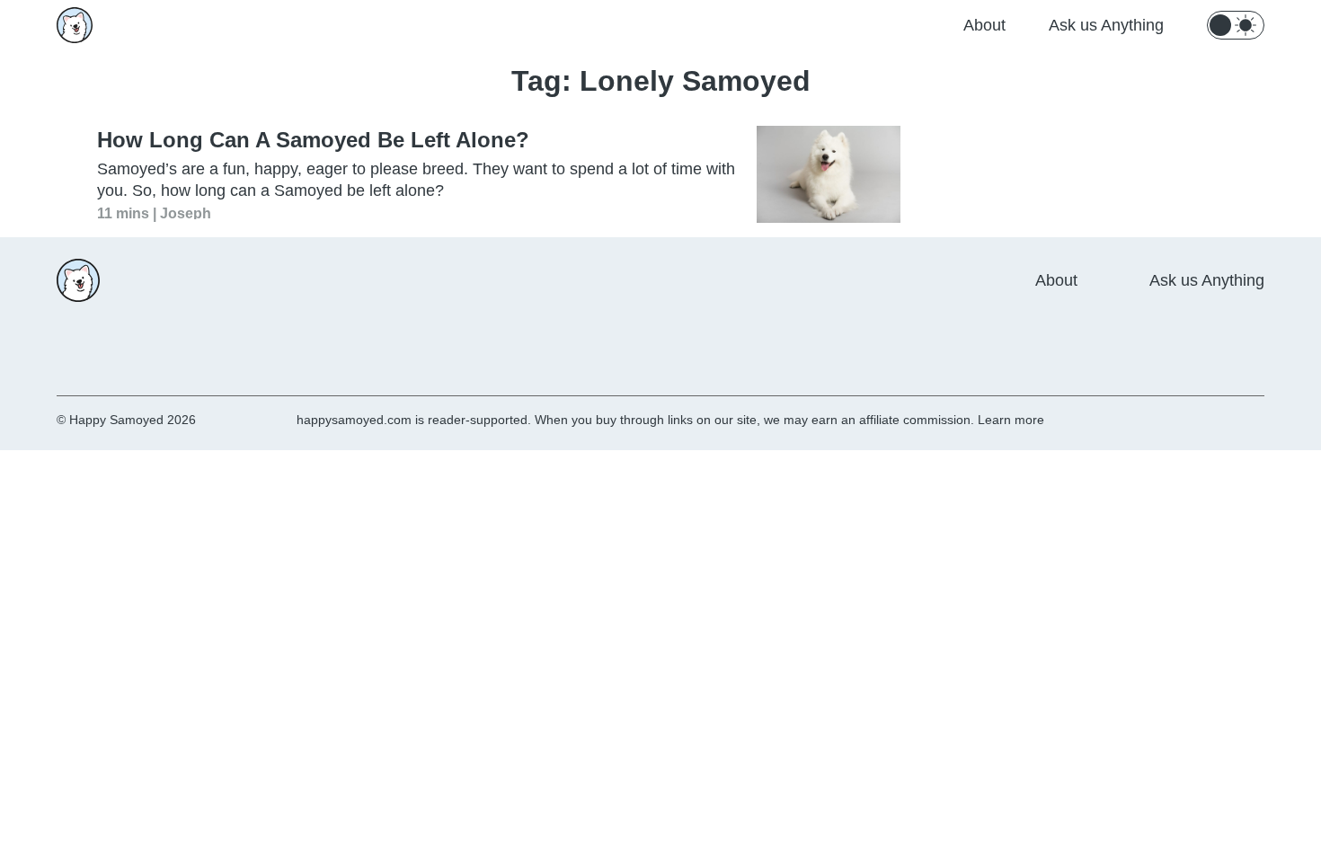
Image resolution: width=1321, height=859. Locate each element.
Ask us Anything (1106, 25)
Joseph (185, 212)
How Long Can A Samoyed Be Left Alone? (313, 140)
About (984, 25)
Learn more (1011, 419)
